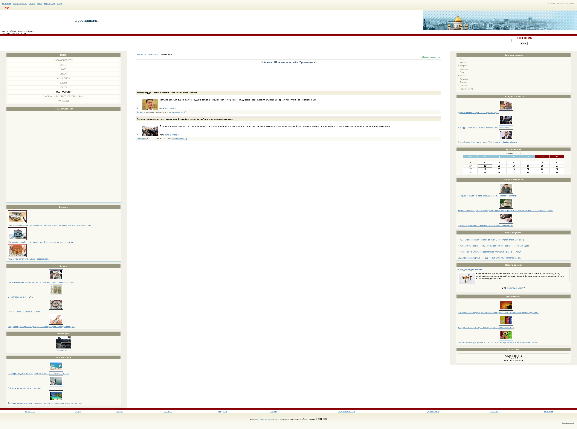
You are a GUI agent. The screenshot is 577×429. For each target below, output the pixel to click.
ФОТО (78, 411)
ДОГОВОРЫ (433, 411)
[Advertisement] (235, 43)
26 (499, 172)
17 (470, 169)
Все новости (150, 55)
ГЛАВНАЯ (6, 3)
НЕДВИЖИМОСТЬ (346, 411)
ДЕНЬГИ (168, 411)
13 (514, 166)
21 (528, 169)
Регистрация (49, 3)
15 (542, 166)
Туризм (463, 76)
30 (557, 172)
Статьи (32, 3)
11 (485, 166)
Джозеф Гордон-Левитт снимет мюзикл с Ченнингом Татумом (167, 93)
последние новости (266, 419)
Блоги (39, 3)
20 (514, 169)
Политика (464, 85)
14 (528, 166)
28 (528, 172)
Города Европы (63, 350)
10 (470, 166)
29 (542, 172)
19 (499, 169)
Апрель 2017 (513, 154)
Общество (464, 69)
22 (542, 169)
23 (557, 169)
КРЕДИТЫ (222, 411)
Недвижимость (466, 89)
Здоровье (464, 66)
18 (485, 169)
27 (514, 172)
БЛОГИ (273, 411)
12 (499, 166)
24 (470, 172)
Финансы (464, 62)
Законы (463, 59)
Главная (139, 55)
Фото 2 (175, 108)
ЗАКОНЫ (494, 411)
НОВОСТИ (30, 411)
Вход (59, 3)
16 (557, 166)
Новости (17, 3)
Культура (464, 79)
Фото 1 (168, 108)
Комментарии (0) (178, 112)
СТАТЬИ (119, 411)
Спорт (462, 72)
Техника (463, 82)
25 (485, 172)
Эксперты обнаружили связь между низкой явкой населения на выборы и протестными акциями (185, 119)
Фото (24, 3)
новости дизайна (514, 288)
